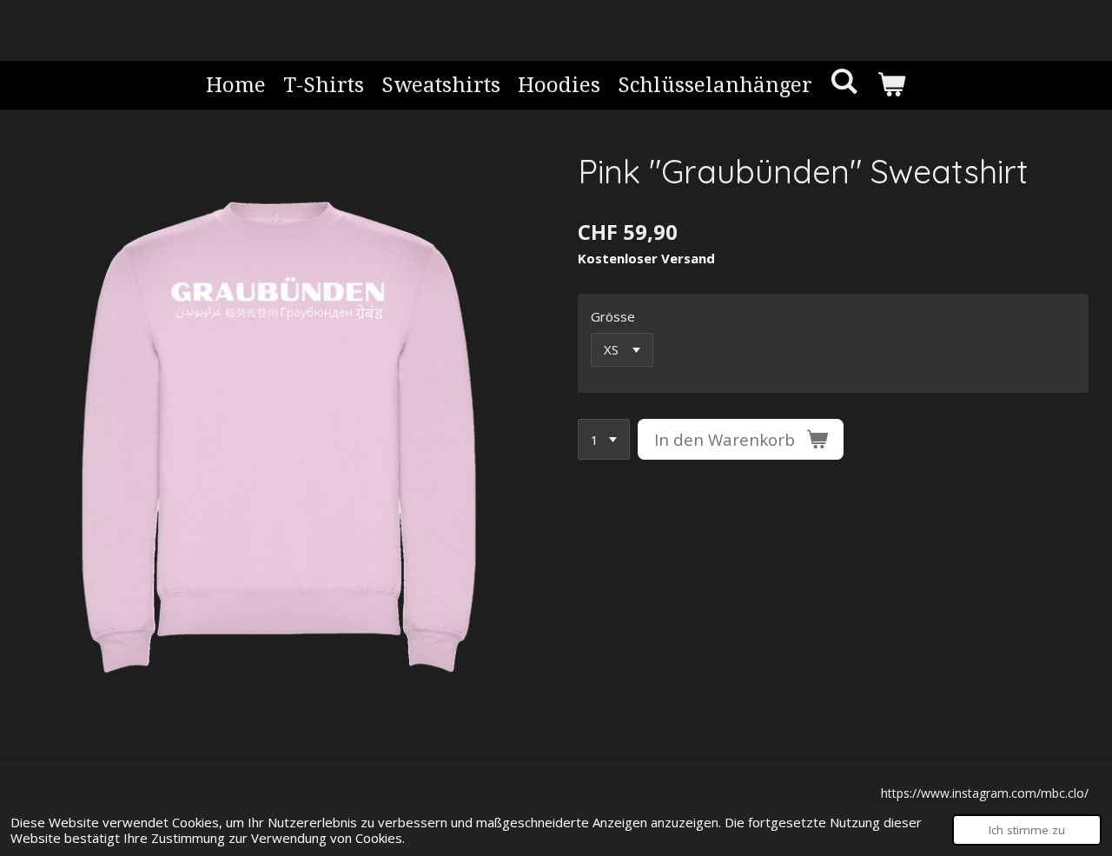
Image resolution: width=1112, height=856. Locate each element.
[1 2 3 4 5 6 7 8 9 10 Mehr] (604, 439)
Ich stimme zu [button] (1027, 830)
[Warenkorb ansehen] (891, 85)
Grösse (613, 316)
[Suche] (844, 82)
